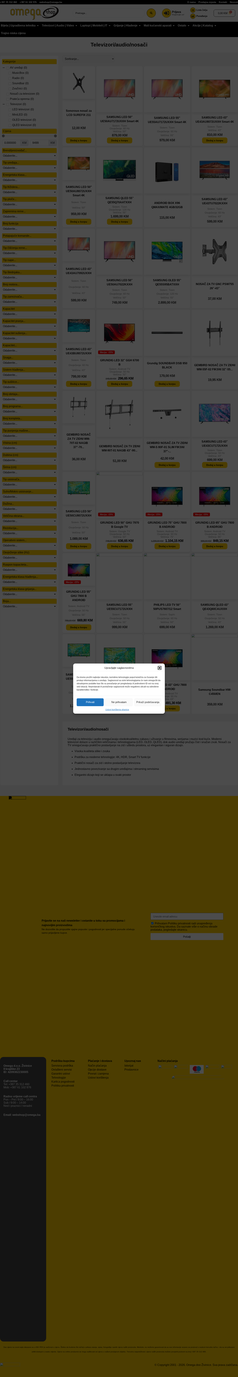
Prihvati (90, 702)
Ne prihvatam (119, 702)
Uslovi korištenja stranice (117, 709)
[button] (159, 668)
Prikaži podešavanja (147, 702)
